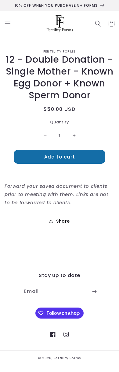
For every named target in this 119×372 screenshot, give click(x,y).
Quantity (59, 122)
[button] (7, 23)
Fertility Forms (67, 358)
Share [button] (63, 221)
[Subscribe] (94, 291)
